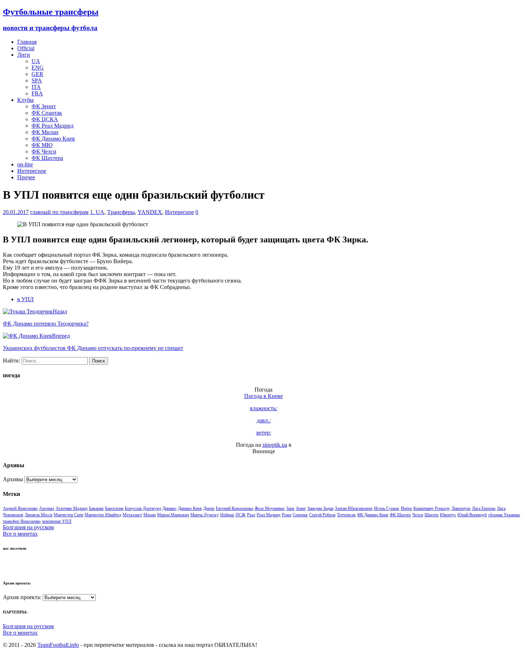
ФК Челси (44, 151)
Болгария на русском (28, 527)
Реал (251, 514)
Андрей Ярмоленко (20, 508)
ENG (38, 68)
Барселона (114, 508)
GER (37, 74)
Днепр (208, 508)
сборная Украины (504, 514)
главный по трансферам (59, 212)
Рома (286, 514)
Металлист (132, 514)
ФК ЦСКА (45, 119)
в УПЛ (25, 299)
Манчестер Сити (68, 514)
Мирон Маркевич (173, 514)
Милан (149, 514)
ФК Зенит (44, 106)
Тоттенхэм (346, 514)
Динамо (169, 508)
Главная (27, 42)
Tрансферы (121, 212)
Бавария (96, 508)
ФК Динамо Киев (53, 139)
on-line (25, 164)
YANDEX (150, 212)
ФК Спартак (47, 113)
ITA (36, 87)
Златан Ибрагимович (353, 508)
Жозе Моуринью (270, 508)
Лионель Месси (38, 514)
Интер (406, 508)
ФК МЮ (42, 145)
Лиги (23, 55)
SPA (37, 80)
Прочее (26, 177)
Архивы (13, 479)
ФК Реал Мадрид (52, 126)
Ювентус (448, 514)
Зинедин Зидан (320, 508)
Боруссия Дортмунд (143, 508)
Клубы (25, 100)
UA (36, 61)
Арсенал (46, 508)
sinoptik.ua (274, 445)
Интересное (31, 171)
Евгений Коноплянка (234, 508)
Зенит (301, 508)
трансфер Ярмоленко (22, 521)
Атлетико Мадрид (71, 508)
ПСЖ (241, 514)
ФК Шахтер (400, 514)
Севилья (300, 514)
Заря (290, 508)
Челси (417, 514)
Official (25, 48)
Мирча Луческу (204, 514)
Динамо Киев (190, 508)
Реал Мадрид (268, 514)
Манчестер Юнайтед (103, 514)
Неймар (227, 514)
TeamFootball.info (58, 645)
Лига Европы (483, 508)
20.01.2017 (16, 212)
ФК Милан (45, 132)
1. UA (97, 212)
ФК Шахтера (47, 158)
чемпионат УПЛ (56, 521)
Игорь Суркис (386, 508)
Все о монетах (20, 534)
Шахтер (431, 514)
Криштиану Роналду (431, 508)
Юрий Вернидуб (472, 514)
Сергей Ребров (322, 514)
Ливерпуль (460, 508)
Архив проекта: (22, 597)
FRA (37, 93)
